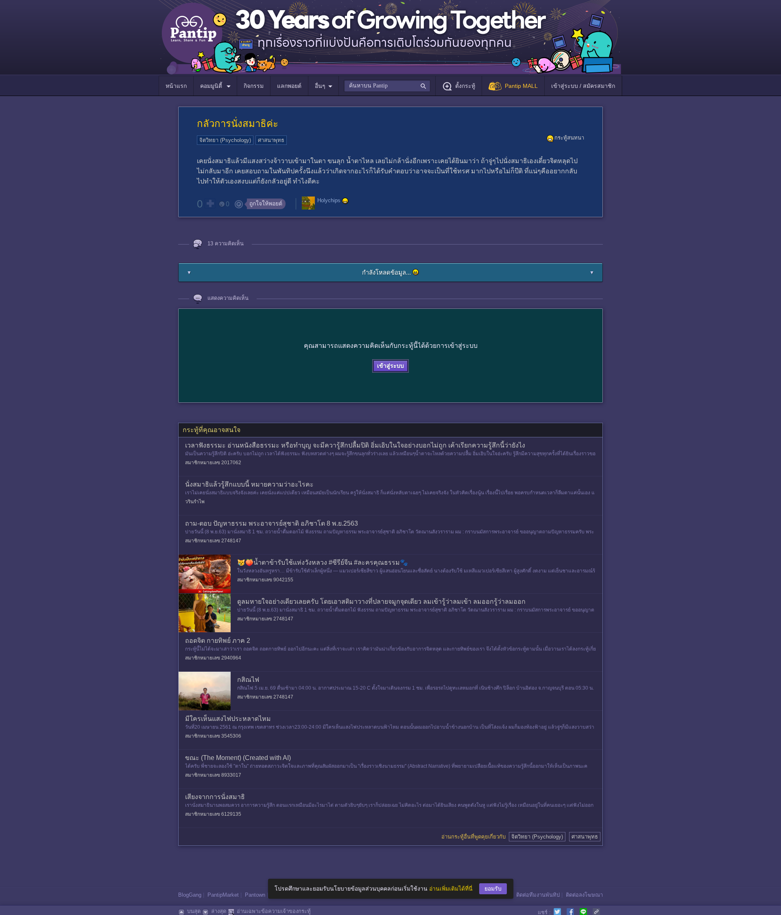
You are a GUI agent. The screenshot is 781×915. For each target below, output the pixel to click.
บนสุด (194, 911)
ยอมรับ (493, 888)
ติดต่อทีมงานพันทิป (538, 895)
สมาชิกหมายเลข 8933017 (213, 775)
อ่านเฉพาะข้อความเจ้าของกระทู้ (274, 911)
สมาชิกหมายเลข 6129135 (213, 814)
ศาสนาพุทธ (271, 140)
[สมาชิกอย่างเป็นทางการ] (345, 201)
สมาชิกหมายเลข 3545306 (213, 736)
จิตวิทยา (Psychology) (225, 140)
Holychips (328, 201)
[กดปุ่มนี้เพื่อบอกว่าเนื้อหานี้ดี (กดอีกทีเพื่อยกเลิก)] (210, 203)
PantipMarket (223, 895)
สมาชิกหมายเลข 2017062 (213, 462)
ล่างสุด (218, 911)
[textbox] (387, 86)
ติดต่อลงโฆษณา (584, 895)
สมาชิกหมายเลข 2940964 (213, 658)
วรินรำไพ (195, 501)
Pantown (255, 895)
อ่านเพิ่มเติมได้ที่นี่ (451, 888)
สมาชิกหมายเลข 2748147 (213, 541)
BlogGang (189, 895)
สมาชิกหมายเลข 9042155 (265, 580)
